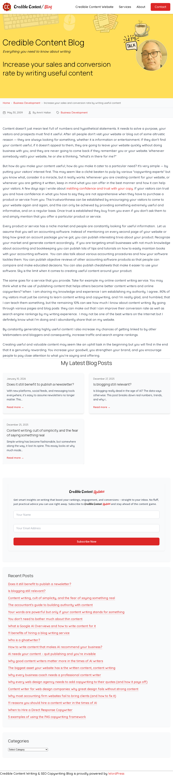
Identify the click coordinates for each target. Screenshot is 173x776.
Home (6, 102)
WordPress (116, 773)
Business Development (26, 102)
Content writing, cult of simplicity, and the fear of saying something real (42, 432)
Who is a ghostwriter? (24, 640)
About (141, 7)
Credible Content (33, 7)
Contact (160, 7)
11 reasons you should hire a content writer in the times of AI (52, 703)
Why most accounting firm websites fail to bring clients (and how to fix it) (62, 696)
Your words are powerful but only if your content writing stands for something (66, 612)
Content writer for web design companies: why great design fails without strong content (73, 689)
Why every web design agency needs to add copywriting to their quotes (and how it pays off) (77, 682)
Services (125, 7)
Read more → (15, 407)
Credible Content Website (95, 7)
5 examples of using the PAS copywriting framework (47, 717)
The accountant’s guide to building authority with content (50, 605)
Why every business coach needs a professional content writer (54, 675)
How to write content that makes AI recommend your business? (55, 647)
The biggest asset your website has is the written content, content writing (61, 668)
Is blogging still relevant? (112, 384)
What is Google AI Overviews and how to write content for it (52, 626)
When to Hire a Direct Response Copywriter (40, 710)
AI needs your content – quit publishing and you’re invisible (52, 654)
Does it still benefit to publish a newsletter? (40, 384)
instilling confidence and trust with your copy (99, 188)
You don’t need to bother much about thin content (45, 619)
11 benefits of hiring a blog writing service (39, 633)
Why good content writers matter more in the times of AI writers (55, 661)
